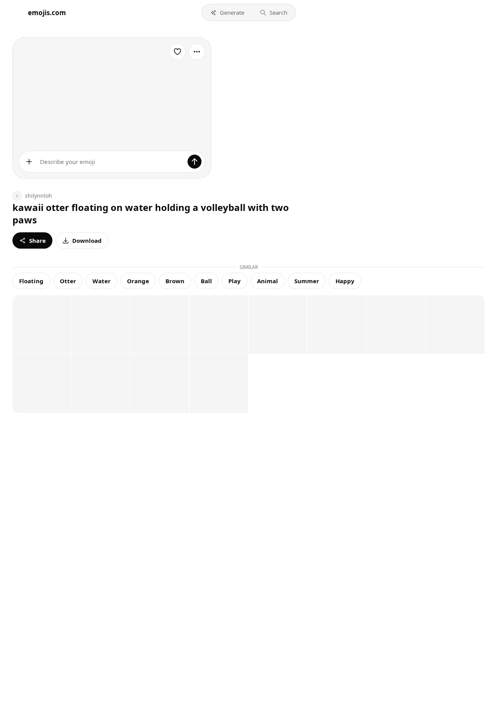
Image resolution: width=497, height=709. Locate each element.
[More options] (197, 52)
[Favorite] (177, 52)
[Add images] (29, 162)
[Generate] (195, 162)
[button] (227, 12)
